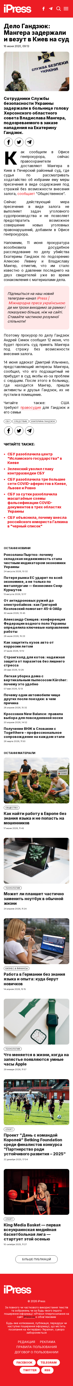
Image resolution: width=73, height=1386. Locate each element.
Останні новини (17, 548)
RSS (47, 1370)
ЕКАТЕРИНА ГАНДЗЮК (43, 421)
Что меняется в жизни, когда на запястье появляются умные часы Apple (36, 1059)
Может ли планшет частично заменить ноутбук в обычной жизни (34, 899)
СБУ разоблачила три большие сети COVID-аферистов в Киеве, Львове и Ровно (37, 483)
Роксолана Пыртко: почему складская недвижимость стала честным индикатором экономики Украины (35, 561)
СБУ (7, 421)
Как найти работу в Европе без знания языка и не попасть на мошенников (35, 818)
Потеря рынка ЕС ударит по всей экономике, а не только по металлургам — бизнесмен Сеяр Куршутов (33, 584)
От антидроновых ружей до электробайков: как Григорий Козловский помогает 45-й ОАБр (33, 604)
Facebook (24, 1362)
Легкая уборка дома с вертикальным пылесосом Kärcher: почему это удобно (36, 680)
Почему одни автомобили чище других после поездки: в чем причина (32, 699)
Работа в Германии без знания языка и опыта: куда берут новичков (34, 979)
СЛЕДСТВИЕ (20, 421)
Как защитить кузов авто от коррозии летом (29, 644)
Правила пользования (36, 1347)
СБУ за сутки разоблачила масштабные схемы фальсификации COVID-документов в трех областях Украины (34, 503)
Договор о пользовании (36, 1352)
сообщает (26, 194)
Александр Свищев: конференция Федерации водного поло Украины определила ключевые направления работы (36, 625)
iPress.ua (29, 1316)
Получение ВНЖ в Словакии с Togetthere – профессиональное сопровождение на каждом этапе (34, 733)
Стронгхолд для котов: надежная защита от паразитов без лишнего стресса (34, 661)
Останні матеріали (19, 753)
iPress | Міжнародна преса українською (36, 300)
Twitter (29, 1370)
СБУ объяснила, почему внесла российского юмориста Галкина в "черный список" (37, 521)
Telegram (48, 1362)
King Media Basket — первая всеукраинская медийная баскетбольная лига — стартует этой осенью (32, 1232)
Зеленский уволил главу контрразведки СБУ (30, 471)
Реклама (47, 1342)
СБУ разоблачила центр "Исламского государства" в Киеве (34, 458)
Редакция (26, 1342)
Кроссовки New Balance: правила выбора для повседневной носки (33, 716)
